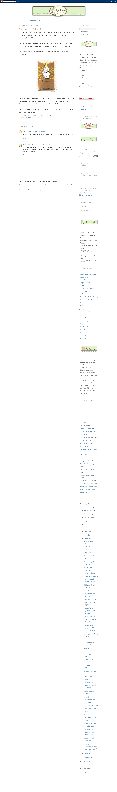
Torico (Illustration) (86, 288)
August (87, 521)
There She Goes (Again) (87, 464)
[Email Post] (49, 116)
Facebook (82, 109)
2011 (84, 765)
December (88, 507)
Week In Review (85, 490)
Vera (30, 32)
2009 (84, 772)
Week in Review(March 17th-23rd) (90, 593)
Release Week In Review (88, 449)
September (88, 517)
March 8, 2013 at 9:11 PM (41, 145)
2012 (84, 761)
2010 (84, 768)
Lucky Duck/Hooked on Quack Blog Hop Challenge (91, 579)
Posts (84, 206)
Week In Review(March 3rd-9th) (90, 699)
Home (22, 20)
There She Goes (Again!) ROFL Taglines (90, 610)
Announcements (85, 428)
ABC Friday (28, 118)
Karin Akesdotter (85, 312)
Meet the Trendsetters (36, 20)
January (87, 757)
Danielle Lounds (85, 303)
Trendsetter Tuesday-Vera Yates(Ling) (89, 732)
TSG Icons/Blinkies (86, 481)
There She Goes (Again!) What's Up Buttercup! (90, 627)
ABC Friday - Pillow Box (31, 29)
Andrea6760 (27, 145)
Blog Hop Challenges (86, 437)
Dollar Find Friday (86, 443)
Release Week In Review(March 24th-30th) (90, 543)
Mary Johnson (84, 318)
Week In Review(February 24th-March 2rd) (90, 746)
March (86, 538)
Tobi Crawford (84, 327)
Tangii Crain (84, 324)
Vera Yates (83, 336)
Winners (82, 493)
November (88, 510)
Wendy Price (84, 339)
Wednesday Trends (86, 487)
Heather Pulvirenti (86, 306)
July (86, 524)
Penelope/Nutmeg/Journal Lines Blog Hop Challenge (91, 570)
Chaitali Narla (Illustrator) (88, 300)
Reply (25, 139)
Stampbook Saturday (86, 461)
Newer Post (23, 185)
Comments (86, 211)
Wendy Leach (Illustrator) (88, 297)
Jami (24, 131)
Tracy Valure (84, 333)
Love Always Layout (91, 705)
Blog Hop (82, 434)
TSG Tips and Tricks (86, 484)
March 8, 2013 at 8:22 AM (36, 131)
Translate (86, 34)
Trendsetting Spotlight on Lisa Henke (90, 717)
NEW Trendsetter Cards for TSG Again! (90, 602)
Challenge (83, 440)
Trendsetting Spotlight (87, 475)
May (86, 531)
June (86, 528)
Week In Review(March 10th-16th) (90, 642)
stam (81, 458)
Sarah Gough (84, 321)
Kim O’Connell (84, 315)
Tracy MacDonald (85, 330)
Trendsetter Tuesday (87, 469)
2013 (84, 504)
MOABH (82, 446)
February (87, 753)
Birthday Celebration (87, 431)
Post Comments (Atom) (36, 190)
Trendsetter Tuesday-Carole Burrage (90, 685)
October (87, 514)
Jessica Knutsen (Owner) (88, 274)
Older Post (70, 185)
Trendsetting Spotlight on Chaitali (89, 665)
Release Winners (85, 455)
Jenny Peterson (85, 309)
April (86, 535)
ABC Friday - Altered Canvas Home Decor (90, 656)
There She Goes (89, 107)
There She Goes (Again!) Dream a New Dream (90, 619)
